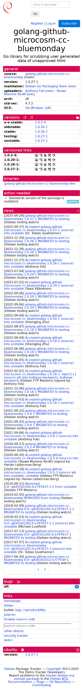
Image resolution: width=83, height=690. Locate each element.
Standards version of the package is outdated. (41, 200)
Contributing (41, 685)
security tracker (16, 635)
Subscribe (69, 23)
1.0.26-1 (41, 131)
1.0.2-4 (40, 122)
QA (47, 108)
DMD (72, 86)
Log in (51, 23)
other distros (14, 631)
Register (37, 23)
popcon (9, 614)
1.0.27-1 (41, 136)
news (9, 210)
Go (35, 13)
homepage (12, 601)
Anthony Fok (34, 91)
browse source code (19, 619)
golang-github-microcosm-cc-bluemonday (37, 75)
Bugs (40, 682)
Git (27, 108)
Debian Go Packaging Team (46, 86)
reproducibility (34, 610)
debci (8, 640)
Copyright (53, 669)
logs (18, 610)
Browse (37, 108)
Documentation (20, 682)
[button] (6, 198)
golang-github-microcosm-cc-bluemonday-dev (39, 183)
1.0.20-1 (41, 127)
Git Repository (60, 682)
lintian (8, 605)
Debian (9, 669)
